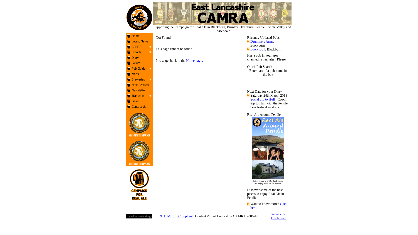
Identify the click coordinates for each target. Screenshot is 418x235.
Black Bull (257, 49)
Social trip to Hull (262, 99)
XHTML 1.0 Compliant (176, 216)
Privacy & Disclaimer (278, 216)
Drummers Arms (261, 41)
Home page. (194, 60)
